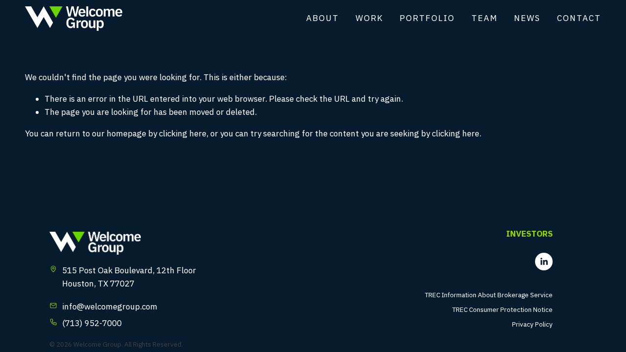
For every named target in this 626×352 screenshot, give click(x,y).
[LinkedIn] (544, 261)
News (527, 18)
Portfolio (427, 18)
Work (369, 18)
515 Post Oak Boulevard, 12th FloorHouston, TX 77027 (129, 277)
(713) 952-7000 (92, 323)
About (322, 18)
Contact (579, 18)
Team (484, 18)
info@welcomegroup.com (109, 306)
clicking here (182, 133)
